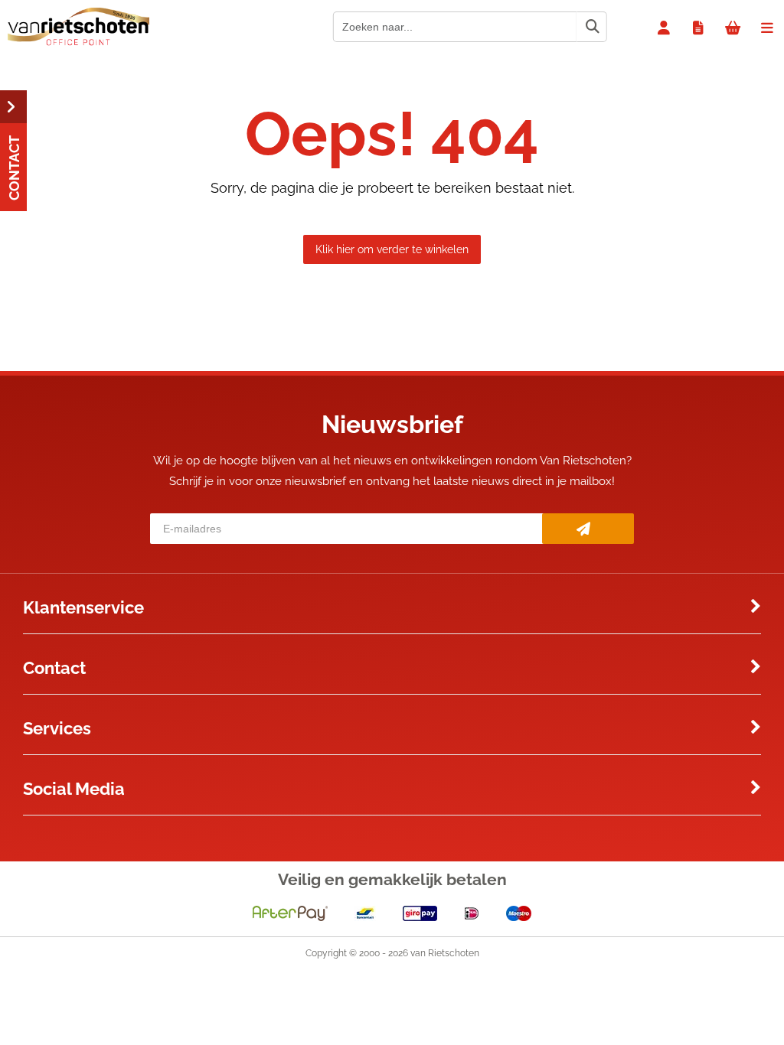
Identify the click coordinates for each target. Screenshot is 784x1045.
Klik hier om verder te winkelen (392, 249)
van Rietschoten (444, 953)
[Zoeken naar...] (592, 26)
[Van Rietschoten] (78, 42)
